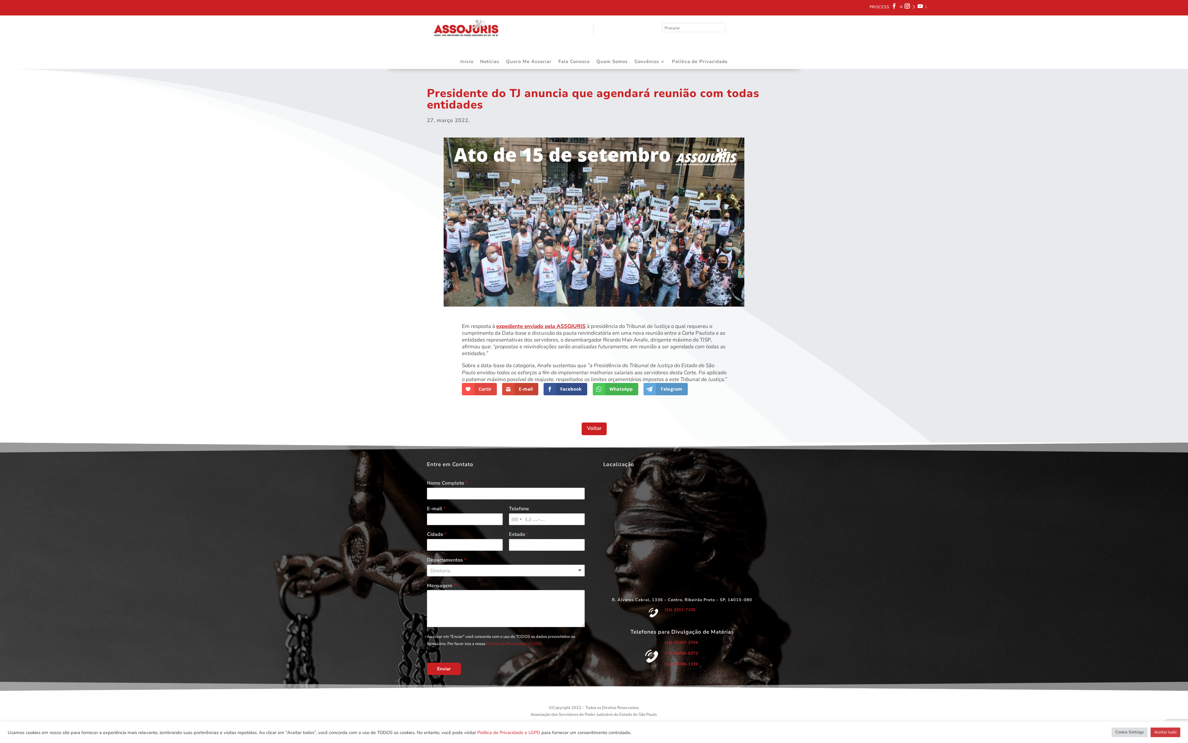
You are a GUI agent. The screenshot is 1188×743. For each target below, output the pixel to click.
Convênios (647, 62)
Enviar (444, 669)
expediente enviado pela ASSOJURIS (541, 326)
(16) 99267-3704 (681, 642)
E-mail (436, 509)
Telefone (519, 509)
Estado (518, 534)
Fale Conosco (574, 62)
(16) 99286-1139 (681, 664)
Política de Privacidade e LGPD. (514, 644)
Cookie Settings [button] (1129, 732)
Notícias (489, 62)
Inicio (466, 62)
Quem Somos (612, 62)
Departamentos (446, 560)
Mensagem (441, 586)
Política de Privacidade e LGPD (508, 732)
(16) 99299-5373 (681, 653)
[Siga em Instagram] (907, 6)
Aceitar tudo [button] (1165, 732)
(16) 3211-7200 (680, 610)
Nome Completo (447, 483)
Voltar (594, 428)
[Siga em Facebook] (894, 6)
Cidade (437, 534)
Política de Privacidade (700, 62)
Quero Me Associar (529, 62)
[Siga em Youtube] (920, 6)
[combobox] (516, 519)
